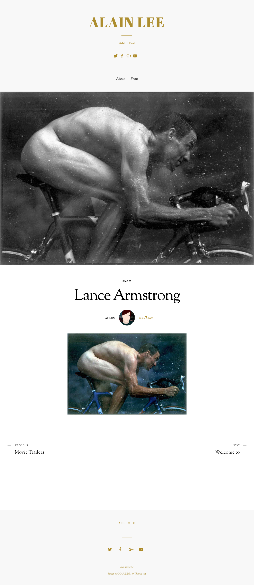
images (127, 281)
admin (110, 318)
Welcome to (227, 449)
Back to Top (127, 523)
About (120, 79)
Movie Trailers (29, 449)
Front (134, 79)
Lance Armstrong (127, 296)
